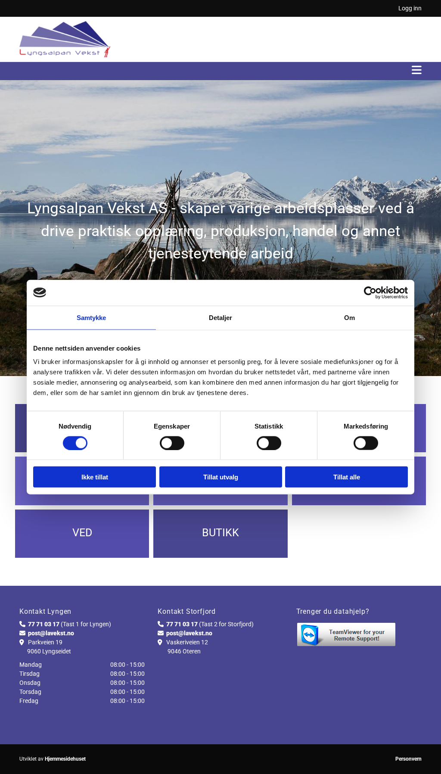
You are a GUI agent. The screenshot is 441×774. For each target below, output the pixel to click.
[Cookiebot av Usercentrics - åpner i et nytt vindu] (370, 292)
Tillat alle (346, 477)
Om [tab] (349, 317)
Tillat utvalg (220, 477)
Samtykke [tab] (91, 317)
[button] (220, 71)
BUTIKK (220, 532)
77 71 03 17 (43, 624)
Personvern (408, 759)
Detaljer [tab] (221, 317)
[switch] (172, 443)
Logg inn (410, 8)
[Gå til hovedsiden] (64, 39)
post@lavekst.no (51, 633)
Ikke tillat (94, 477)
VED (82, 532)
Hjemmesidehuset (65, 759)
